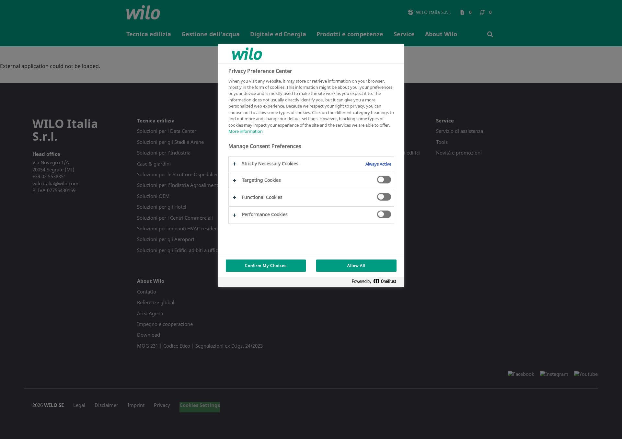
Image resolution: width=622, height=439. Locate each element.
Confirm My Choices (266, 265)
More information (245, 131)
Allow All (356, 265)
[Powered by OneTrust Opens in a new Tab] (376, 283)
